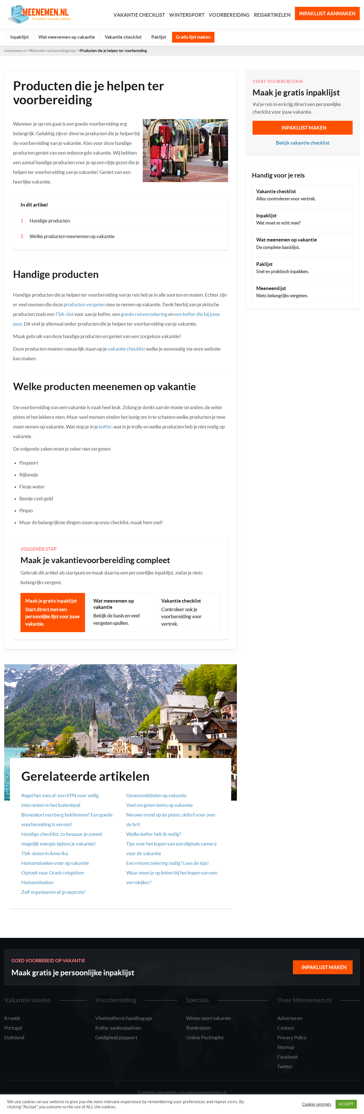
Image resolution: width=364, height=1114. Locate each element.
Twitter (285, 1066)
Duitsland (14, 1037)
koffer (105, 426)
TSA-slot (64, 314)
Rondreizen (198, 1027)
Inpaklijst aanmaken (327, 13)
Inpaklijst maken (304, 127)
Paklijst (158, 36)
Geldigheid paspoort (116, 1037)
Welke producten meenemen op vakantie (72, 236)
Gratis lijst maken (193, 36)
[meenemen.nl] (38, 13)
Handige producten (50, 220)
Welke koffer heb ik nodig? (153, 834)
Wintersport (186, 15)
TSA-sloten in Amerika (44, 853)
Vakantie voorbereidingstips (53, 51)
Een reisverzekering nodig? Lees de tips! (167, 863)
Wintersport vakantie (208, 1018)
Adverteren (289, 1018)
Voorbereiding (229, 15)
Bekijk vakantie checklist (303, 142)
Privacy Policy (292, 1037)
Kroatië (12, 1018)
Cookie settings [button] (316, 1104)
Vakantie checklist (139, 15)
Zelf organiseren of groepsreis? (53, 892)
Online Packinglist (205, 1037)
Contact (285, 1027)
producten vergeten (84, 304)
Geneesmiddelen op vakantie (156, 795)
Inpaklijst (19, 36)
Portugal (13, 1027)
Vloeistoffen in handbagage (123, 1018)
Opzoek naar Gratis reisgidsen (52, 872)
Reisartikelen (272, 15)
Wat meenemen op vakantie (66, 36)
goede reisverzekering (144, 314)
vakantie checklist (126, 348)
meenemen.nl (15, 51)
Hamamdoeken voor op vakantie (55, 863)
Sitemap (285, 1047)
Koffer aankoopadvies (118, 1027)
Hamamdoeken (37, 882)
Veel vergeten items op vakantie (159, 805)
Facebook (287, 1056)
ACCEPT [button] (346, 1104)
